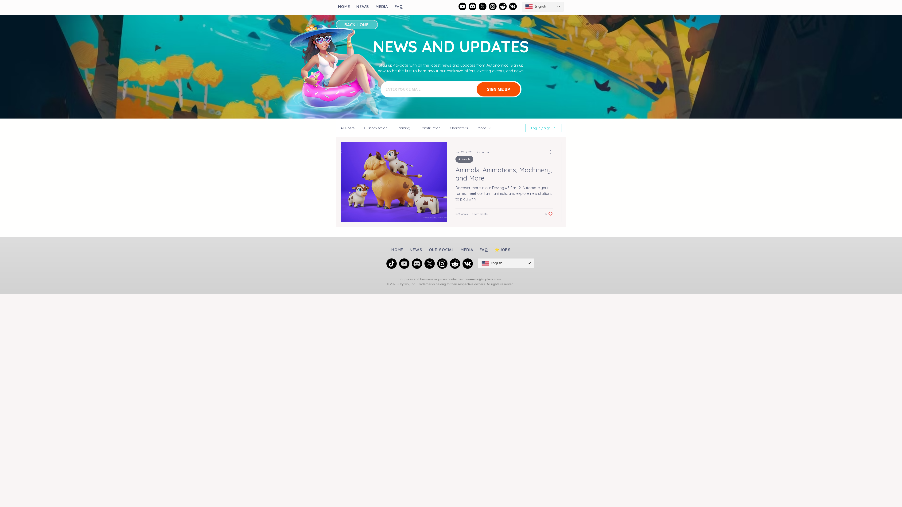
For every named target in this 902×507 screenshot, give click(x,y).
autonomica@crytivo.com (480, 279)
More (482, 128)
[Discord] (472, 6)
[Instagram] (493, 6)
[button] (441, 249)
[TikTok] (391, 263)
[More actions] (552, 152)
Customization (375, 128)
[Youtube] (462, 6)
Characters (459, 128)
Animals (464, 159)
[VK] (513, 6)
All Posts (348, 128)
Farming (403, 128)
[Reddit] (503, 6)
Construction (430, 128)
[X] (482, 6)
